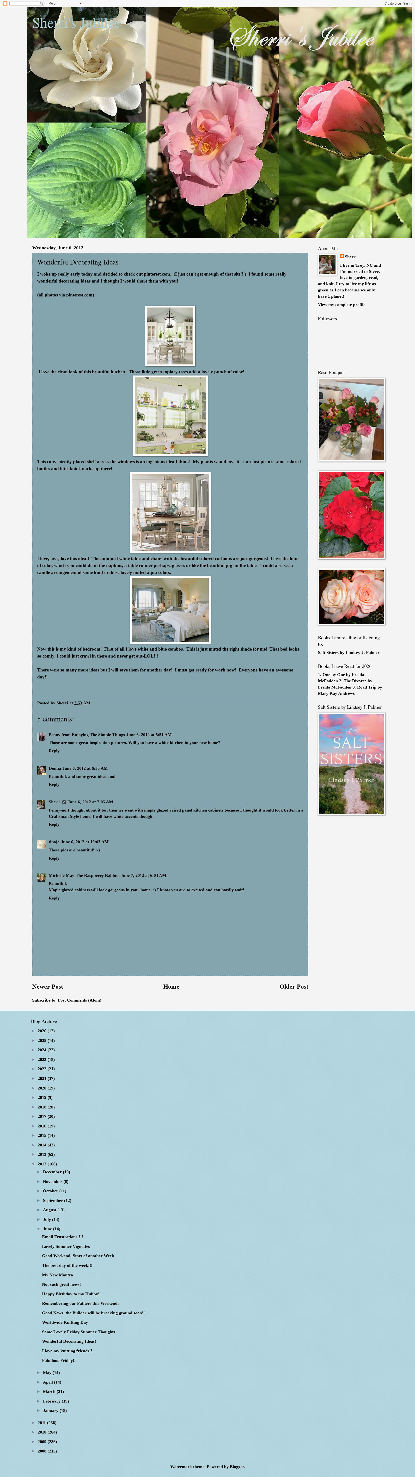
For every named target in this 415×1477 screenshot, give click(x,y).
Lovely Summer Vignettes (66, 1246)
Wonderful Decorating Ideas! (69, 1341)
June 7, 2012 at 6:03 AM (143, 875)
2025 (43, 1040)
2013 (43, 1154)
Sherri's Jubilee (76, 22)
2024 (43, 1049)
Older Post (294, 986)
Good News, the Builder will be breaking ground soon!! (93, 1313)
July (47, 1219)
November (53, 1181)
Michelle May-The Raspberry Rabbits (84, 875)
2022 (43, 1068)
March (50, 1391)
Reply (54, 750)
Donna (55, 768)
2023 (43, 1059)
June (48, 1228)
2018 (43, 1107)
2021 (43, 1078)
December (53, 1171)
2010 (43, 1432)
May (48, 1372)
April (48, 1382)
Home (171, 986)
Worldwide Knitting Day (65, 1322)
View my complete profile (341, 304)
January (51, 1410)
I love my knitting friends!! (67, 1350)
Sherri (55, 802)
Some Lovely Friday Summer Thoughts (78, 1331)
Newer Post (47, 986)
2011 (42, 1422)
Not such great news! (61, 1284)
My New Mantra (57, 1275)
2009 (43, 1441)
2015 (43, 1135)
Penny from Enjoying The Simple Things (87, 734)
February (52, 1401)
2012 (43, 1164)
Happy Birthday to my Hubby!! (71, 1294)
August (50, 1209)
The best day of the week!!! (67, 1265)
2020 (43, 1088)
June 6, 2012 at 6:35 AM (85, 768)
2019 (43, 1097)
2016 (43, 1126)
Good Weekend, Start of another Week (78, 1255)
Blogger (237, 1466)
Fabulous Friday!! (59, 1360)
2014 (43, 1145)
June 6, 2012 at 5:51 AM (149, 734)
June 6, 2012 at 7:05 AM (90, 802)
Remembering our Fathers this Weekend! (80, 1303)
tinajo (54, 841)
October (51, 1190)
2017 (43, 1116)
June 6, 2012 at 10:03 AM (85, 841)
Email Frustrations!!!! (62, 1236)
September (53, 1200)
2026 (43, 1030)
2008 (43, 1451)
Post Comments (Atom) (79, 1000)
